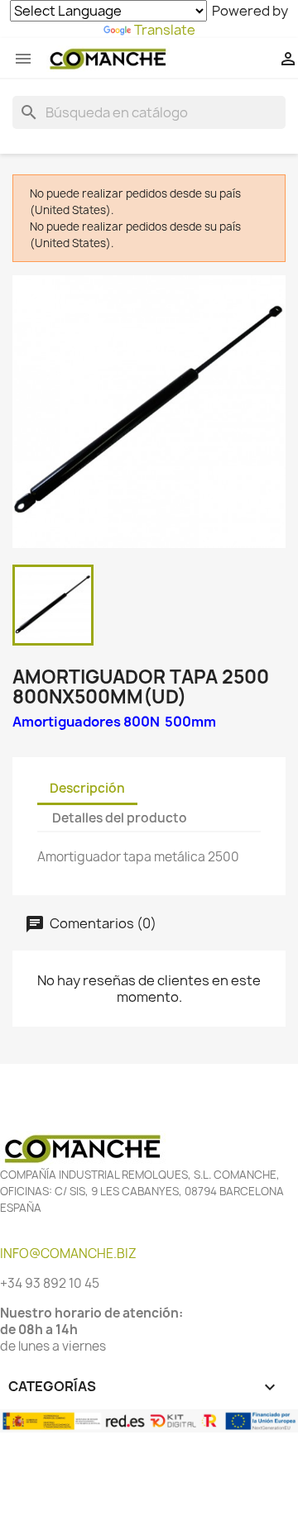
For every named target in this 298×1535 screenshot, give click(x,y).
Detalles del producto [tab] (119, 818)
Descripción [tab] (87, 788)
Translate (164, 30)
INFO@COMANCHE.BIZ (68, 1253)
